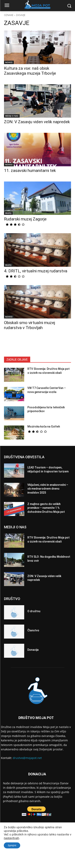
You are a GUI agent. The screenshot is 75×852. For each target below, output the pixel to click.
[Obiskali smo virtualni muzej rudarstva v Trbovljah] (37, 302)
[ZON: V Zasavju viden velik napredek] (37, 101)
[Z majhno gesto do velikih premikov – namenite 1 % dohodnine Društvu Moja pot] (14, 509)
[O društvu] (14, 612)
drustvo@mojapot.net (27, 758)
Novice (9, 62)
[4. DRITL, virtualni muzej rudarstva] (37, 250)
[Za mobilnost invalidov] (37, 5)
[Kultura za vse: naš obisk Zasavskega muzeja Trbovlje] (37, 47)
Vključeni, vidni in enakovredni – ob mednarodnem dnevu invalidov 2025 (47, 488)
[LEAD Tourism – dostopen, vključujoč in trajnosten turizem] (14, 470)
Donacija (33, 649)
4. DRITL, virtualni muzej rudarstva (35, 271)
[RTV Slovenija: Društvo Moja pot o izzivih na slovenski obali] (14, 375)
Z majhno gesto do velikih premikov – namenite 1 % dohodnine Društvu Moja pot (46, 507)
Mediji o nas (11, 115)
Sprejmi (12, 845)
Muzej (8, 213)
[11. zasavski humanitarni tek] (37, 149)
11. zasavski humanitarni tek (30, 170)
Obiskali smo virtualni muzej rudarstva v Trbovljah (29, 325)
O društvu (33, 611)
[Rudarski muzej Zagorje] (37, 198)
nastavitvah (11, 838)
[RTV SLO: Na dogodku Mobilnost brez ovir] (14, 560)
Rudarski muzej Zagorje (25, 219)
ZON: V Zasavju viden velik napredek (37, 121)
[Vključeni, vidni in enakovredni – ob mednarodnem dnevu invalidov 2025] (14, 490)
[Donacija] (14, 651)
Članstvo (33, 630)
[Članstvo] (14, 632)
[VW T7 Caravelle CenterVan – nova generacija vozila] (14, 394)
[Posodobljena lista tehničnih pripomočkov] (14, 413)
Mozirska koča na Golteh (43, 426)
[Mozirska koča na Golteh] (14, 432)
